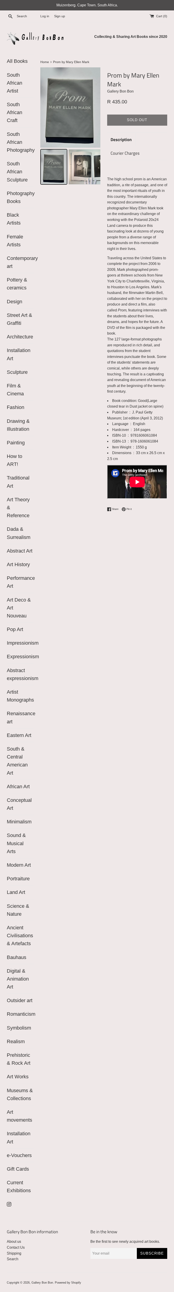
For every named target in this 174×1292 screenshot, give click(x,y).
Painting (16, 442)
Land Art (16, 892)
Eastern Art (19, 735)
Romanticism (20, 1014)
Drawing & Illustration (18, 425)
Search (12, 1259)
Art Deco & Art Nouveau (19, 608)
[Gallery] (70, 126)
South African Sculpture (17, 171)
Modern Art (19, 865)
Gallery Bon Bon (42, 1282)
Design (14, 301)
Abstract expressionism (20, 674)
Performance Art (20, 582)
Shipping (14, 1253)
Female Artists (15, 240)
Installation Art (18, 354)
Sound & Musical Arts (16, 843)
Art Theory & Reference (18, 507)
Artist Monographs (20, 696)
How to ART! (14, 460)
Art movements (19, 1116)
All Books (17, 61)
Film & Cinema (15, 389)
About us (14, 1241)
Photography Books (20, 197)
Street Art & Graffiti (19, 319)
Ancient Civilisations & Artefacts (20, 935)
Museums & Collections (20, 1094)
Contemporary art (20, 262)
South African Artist (14, 83)
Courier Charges (125, 153)
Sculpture (17, 372)
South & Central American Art (17, 761)
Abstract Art (19, 551)
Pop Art (15, 629)
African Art (18, 786)
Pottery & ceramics (17, 284)
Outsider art (19, 1000)
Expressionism (20, 656)
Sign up (59, 16)
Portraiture (18, 878)
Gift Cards (18, 1169)
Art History (18, 564)
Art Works (18, 1076)
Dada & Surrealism (18, 533)
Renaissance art (20, 717)
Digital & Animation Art (18, 979)
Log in (44, 16)
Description (121, 139)
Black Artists (14, 219)
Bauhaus (16, 957)
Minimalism (19, 822)
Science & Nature (18, 910)
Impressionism (20, 643)
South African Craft (14, 112)
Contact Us (16, 1247)
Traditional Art (18, 482)
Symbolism (19, 1028)
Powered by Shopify (68, 1282)
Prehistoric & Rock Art (18, 1059)
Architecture (20, 337)
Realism (16, 1041)
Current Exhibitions (19, 1186)
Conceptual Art (19, 804)
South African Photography (20, 142)
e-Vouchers (19, 1155)
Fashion (15, 407)
